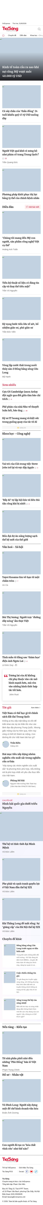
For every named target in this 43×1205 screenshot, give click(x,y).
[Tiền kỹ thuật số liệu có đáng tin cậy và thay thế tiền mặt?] (21, 267)
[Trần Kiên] (5, 744)
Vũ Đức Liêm (8, 852)
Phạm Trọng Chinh (10, 1070)
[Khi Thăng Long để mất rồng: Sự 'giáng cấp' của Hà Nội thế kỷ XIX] (21, 909)
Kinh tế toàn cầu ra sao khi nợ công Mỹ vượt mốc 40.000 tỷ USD (20, 71)
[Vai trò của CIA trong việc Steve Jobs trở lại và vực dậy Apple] (21, 449)
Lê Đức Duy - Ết (9, 665)
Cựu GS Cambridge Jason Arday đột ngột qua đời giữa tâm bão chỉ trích (21, 395)
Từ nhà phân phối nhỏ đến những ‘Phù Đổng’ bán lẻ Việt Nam (19, 1062)
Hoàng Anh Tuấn (10, 249)
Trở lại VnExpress (9, 1168)
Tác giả (6, 707)
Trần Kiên (15, 743)
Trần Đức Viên (9, 332)
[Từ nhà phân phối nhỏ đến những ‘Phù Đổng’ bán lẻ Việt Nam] (21, 1042)
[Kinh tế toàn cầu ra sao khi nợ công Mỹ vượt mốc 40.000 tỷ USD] (21, 59)
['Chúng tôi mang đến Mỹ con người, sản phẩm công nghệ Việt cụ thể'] (21, 222)
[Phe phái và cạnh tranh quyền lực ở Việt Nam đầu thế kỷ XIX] (21, 869)
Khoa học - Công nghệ (16, 433)
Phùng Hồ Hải (17, 780)
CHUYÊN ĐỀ (7, 800)
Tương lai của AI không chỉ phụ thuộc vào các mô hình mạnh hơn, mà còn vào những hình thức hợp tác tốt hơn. (23, 683)
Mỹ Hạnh (6, 377)
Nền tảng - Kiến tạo (14, 1027)
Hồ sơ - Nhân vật (12, 1074)
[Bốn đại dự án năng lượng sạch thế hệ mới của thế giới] (21, 521)
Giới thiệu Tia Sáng (26, 1168)
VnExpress (6, 23)
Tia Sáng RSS (7, 1171)
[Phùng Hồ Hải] (5, 783)
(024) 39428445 (16, 1194)
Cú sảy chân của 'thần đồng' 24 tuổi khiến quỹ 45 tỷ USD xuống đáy (20, 115)
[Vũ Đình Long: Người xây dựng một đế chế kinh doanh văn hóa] (21, 1090)
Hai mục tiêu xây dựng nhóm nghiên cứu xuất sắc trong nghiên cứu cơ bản (21, 758)
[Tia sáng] (10, 29)
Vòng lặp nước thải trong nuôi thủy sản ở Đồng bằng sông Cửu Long (20, 369)
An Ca (5, 585)
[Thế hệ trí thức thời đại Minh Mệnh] (21, 826)
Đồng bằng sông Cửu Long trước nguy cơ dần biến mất (27, 948)
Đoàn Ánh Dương (10, 1113)
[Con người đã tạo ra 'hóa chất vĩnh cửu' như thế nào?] (21, 1130)
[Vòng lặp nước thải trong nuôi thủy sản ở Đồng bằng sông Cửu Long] (21, 349)
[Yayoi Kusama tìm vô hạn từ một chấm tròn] (21, 562)
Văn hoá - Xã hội (12, 547)
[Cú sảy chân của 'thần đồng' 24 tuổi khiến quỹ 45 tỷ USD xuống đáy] (21, 96)
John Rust (14, 694)
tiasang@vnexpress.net (16, 1197)
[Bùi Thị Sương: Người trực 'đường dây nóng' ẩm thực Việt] (21, 602)
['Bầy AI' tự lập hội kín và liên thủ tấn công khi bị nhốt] (21, 485)
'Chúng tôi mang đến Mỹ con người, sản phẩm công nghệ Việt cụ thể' (20, 242)
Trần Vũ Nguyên (9, 290)
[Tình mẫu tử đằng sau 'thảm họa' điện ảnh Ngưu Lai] (21, 642)
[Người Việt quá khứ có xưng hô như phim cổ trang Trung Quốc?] (21, 136)
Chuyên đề (12, 35)
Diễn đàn (23, 35)
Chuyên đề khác (12, 939)
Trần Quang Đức (10, 162)
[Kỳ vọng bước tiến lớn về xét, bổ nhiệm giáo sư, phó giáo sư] (21, 308)
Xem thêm (35, 708)
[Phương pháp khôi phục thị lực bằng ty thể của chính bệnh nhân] (21, 180)
